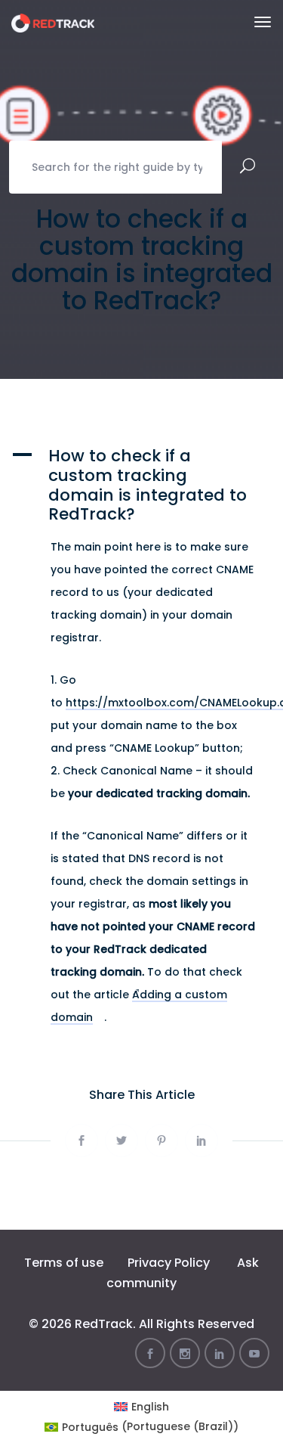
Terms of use (63, 1262)
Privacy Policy (169, 1262)
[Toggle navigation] (263, 22)
